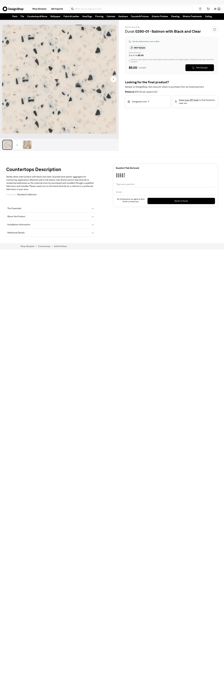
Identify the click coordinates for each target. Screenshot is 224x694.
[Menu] (217, 9)
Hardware (123, 16)
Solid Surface (130, 27)
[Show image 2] (17, 145)
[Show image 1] (7, 145)
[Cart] (208, 9)
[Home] (14, 9)
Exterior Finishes (160, 16)
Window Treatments (192, 16)
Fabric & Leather (71, 16)
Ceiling (208, 16)
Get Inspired (57, 9)
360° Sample (139, 48)
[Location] (200, 9)
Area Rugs (87, 16)
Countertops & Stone (37, 16)
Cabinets (111, 16)
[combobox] (131, 9)
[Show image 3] (27, 145)
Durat (129, 31)
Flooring (99, 16)
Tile (22, 16)
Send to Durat (181, 201)
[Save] (214, 30)
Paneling (175, 16)
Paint (14, 16)
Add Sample (202, 67)
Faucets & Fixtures (140, 16)
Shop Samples (39, 9)
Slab (138, 27)
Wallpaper (55, 16)
